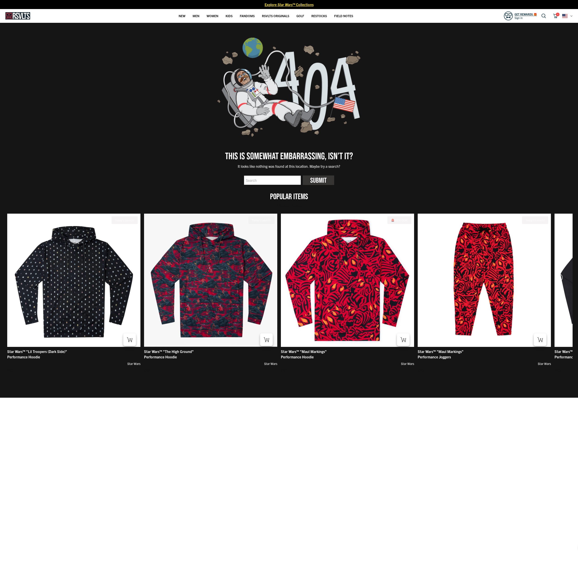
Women (212, 16)
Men (196, 16)
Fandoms (247, 16)
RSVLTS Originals (275, 16)
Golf (300, 16)
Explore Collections (289, 4)
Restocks (319, 16)
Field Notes (343, 16)
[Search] (543, 16)
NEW (182, 16)
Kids (229, 16)
